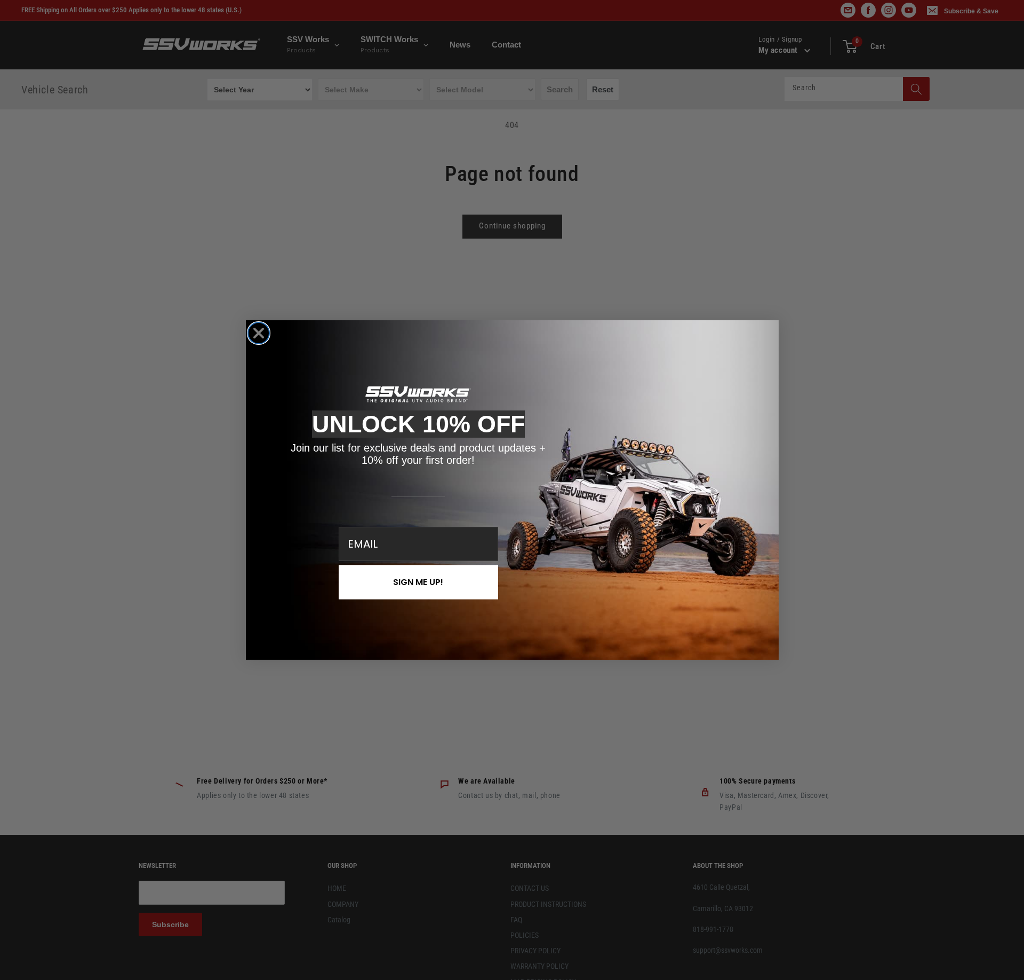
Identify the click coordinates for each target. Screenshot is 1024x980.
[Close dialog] (258, 333)
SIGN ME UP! (418, 582)
